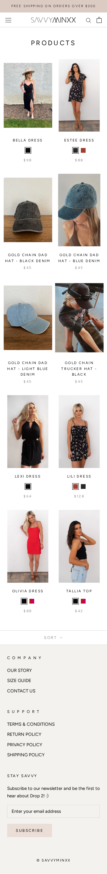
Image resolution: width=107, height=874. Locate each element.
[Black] (28, 150)
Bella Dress (28, 140)
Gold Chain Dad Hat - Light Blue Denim (27, 369)
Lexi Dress (28, 476)
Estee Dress (79, 140)
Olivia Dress (28, 591)
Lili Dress (79, 476)
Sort (51, 637)
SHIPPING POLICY (26, 755)
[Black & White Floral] (75, 150)
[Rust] (83, 150)
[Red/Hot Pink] (31, 601)
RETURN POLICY (24, 734)
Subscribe (29, 830)
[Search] (88, 20)
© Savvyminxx (54, 860)
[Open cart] (99, 20)
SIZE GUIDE (19, 680)
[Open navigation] (8, 20)
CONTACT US (21, 691)
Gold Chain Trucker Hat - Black (79, 369)
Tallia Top (79, 591)
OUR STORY (19, 670)
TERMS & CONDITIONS (31, 724)
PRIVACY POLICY (24, 744)
